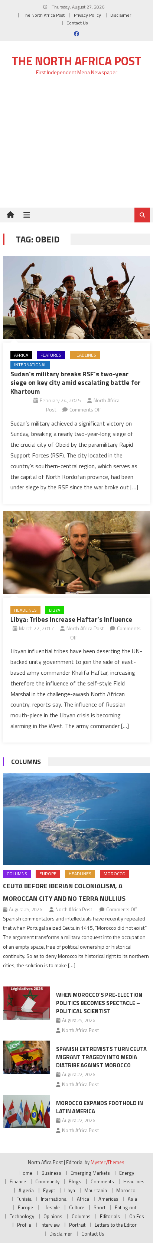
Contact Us (77, 22)
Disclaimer (120, 15)
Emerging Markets (90, 1173)
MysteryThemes (107, 1162)
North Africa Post (85, 628)
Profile (24, 1225)
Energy (126, 1173)
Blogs (75, 1181)
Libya (54, 610)
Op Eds (136, 1216)
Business (51, 1173)
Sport (99, 1207)
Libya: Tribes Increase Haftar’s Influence (71, 619)
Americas (108, 1199)
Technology (22, 1216)
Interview (50, 1225)
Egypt (49, 1190)
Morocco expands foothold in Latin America (99, 1107)
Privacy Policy (87, 15)
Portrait (77, 1225)
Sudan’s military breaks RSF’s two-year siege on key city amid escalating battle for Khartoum (75, 382)
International (30, 364)
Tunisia (24, 1199)
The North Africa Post (44, 15)
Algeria (26, 1190)
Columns (26, 762)
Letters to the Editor (116, 1225)
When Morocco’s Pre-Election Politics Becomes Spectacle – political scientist (99, 1003)
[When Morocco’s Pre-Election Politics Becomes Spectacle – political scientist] (26, 1003)
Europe (47, 873)
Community (47, 1181)
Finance (18, 1181)
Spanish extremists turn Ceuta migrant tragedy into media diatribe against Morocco (101, 1057)
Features (50, 354)
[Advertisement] (76, 146)
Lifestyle (51, 1207)
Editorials (110, 1216)
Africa (21, 354)
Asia (132, 1199)
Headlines (85, 354)
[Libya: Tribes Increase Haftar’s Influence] (76, 552)
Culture (76, 1207)
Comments (102, 1181)
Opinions (52, 1216)
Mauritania (95, 1190)
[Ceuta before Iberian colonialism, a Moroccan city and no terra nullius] (76, 819)
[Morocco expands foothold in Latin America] (26, 1111)
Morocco (115, 873)
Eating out (125, 1207)
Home (25, 1173)
